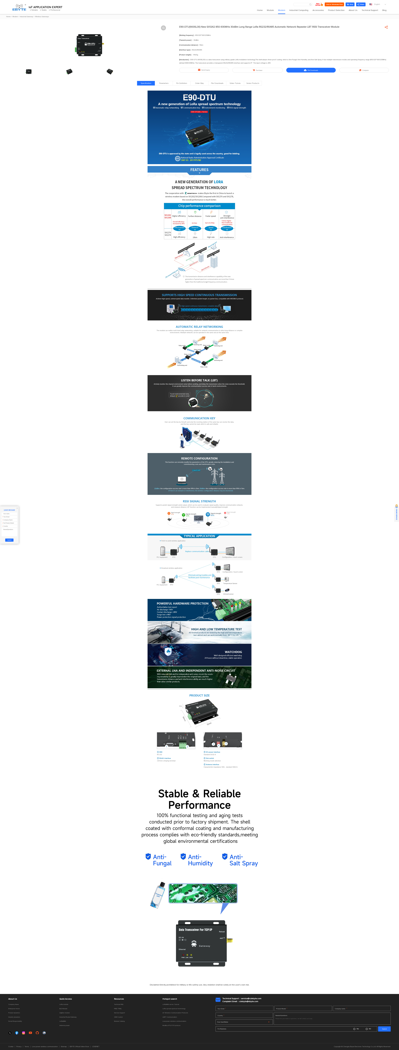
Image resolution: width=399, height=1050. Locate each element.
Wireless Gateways (42, 16)
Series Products (252, 83)
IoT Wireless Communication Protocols (175, 1013)
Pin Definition (181, 83)
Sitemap (64, 1046)
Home (260, 10)
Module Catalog (119, 1021)
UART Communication (170, 1017)
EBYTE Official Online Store (79, 1046)
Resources (119, 999)
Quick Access (65, 999)
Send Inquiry (204, 70)
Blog (384, 10)
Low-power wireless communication (174, 1021)
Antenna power (64, 1025)
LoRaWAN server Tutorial (171, 1004)
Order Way (199, 83)
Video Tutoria (235, 83)
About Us (353, 10)
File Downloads (311, 70)
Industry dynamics (14, 1017)
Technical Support (370, 10)
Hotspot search (170, 999)
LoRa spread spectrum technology (174, 1008)
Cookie (10, 1046)
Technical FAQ (118, 1004)
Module (270, 10)
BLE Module (63, 1008)
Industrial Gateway (26, 16)
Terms (27, 1046)
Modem (281, 10)
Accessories (318, 10)
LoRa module (63, 1004)
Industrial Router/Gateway (68, 1017)
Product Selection (336, 10)
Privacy (19, 1046)
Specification (146, 83)
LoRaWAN (62, 1021)
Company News (13, 1004)
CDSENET (95, 1046)
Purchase (257, 70)
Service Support (119, 1013)
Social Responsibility (15, 1021)
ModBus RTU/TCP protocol (171, 1025)
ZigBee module (64, 1013)
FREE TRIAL (118, 1008)
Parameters (164, 83)
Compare (364, 70)
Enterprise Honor (14, 1008)
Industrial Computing (298, 10)
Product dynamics (14, 1013)
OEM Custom (118, 1017)
